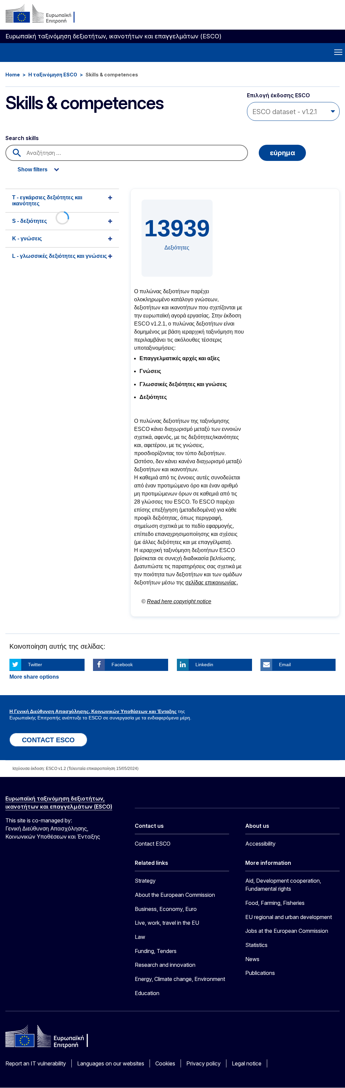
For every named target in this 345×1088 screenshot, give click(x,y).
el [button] (332, 16)
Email (285, 664)
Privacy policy (203, 1063)
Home (12, 74)
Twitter (35, 664)
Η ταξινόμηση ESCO (52, 74)
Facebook (122, 664)
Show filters (33, 169)
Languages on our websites (110, 1063)
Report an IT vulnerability (35, 1063)
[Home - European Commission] (46, 14)
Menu (338, 52)
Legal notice (246, 1063)
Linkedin (204, 664)
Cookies (165, 1063)
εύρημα (282, 153)
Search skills (22, 138)
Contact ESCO (152, 843)
